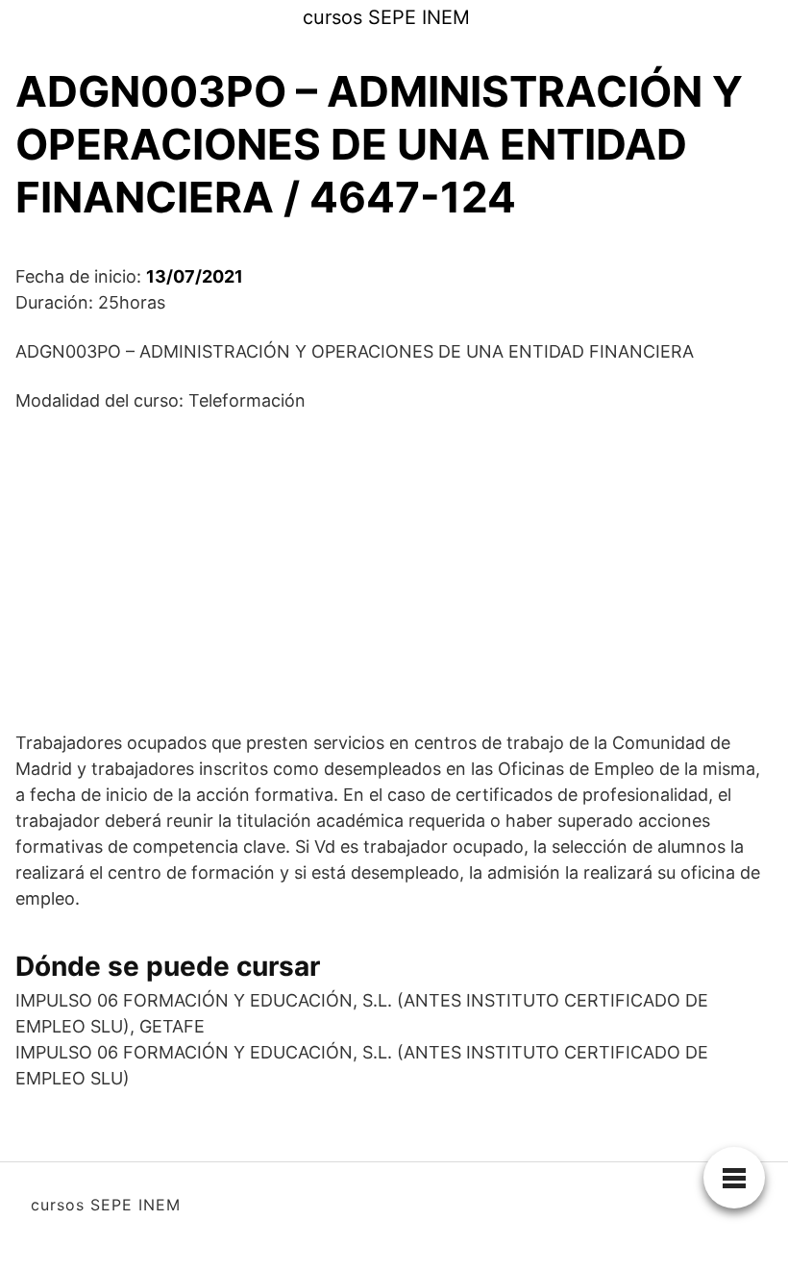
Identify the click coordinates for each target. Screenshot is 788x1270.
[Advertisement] (394, 571)
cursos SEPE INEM (386, 17)
